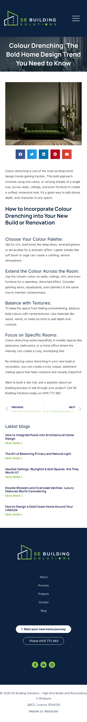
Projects (43, 593)
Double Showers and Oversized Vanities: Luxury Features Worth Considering (39, 489)
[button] (20, 154)
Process (43, 585)
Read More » (14, 443)
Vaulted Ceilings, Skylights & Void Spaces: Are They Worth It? (42, 471)
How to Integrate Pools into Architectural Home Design (39, 436)
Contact (44, 602)
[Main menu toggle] (76, 18)
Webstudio (51, 711)
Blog (43, 610)
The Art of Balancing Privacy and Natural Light (38, 454)
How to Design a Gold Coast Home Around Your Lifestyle (39, 508)
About (44, 577)
